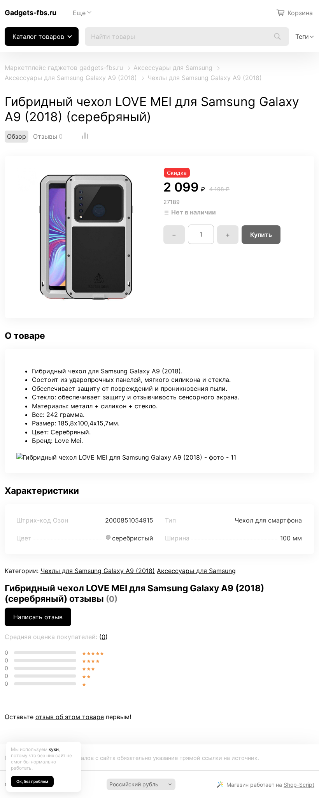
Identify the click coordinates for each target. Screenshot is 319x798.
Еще (79, 13)
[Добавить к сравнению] (85, 136)
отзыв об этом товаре (69, 717)
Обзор (16, 136)
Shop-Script (299, 784)
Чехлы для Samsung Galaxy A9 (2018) (204, 78)
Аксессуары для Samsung (172, 67)
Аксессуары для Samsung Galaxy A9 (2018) (71, 78)
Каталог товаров (38, 36)
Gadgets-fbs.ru (30, 13)
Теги (302, 36)
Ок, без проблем (32, 781)
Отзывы (45, 136)
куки (54, 749)
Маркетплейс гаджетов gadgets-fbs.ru (64, 67)
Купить (261, 235)
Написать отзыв (38, 617)
